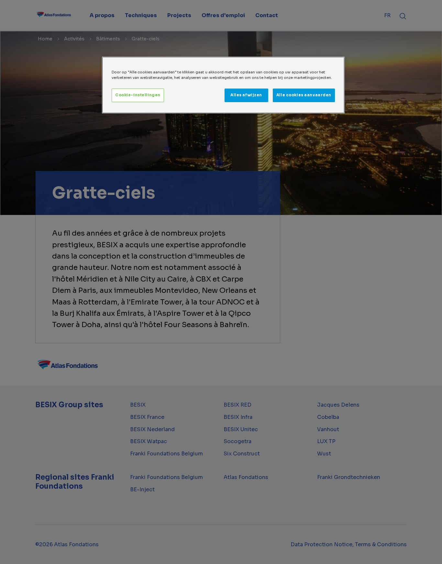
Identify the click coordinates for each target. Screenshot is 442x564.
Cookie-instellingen (137, 95)
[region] (223, 85)
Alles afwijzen (246, 95)
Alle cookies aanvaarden (303, 95)
